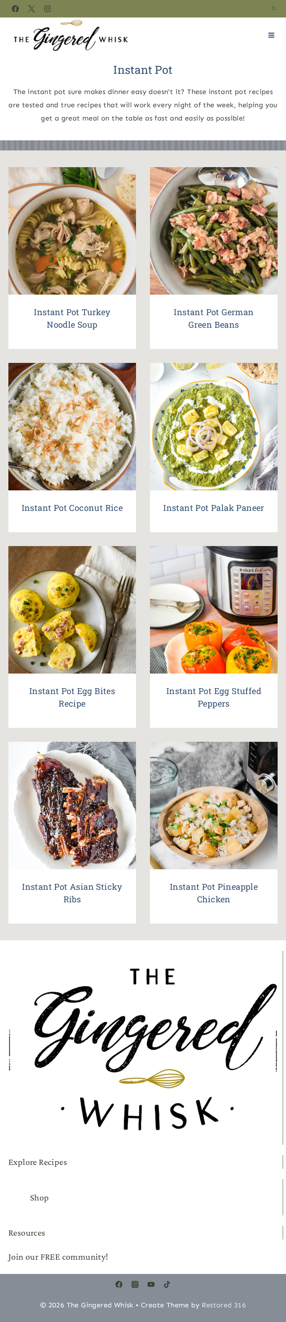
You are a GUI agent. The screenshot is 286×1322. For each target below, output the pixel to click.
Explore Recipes (37, 1162)
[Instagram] (47, 9)
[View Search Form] (273, 9)
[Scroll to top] (269, 1284)
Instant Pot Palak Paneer (213, 507)
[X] (31, 9)
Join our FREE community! (58, 1257)
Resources (26, 1233)
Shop (39, 1197)
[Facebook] (15, 9)
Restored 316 (224, 1305)
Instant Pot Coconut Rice (72, 507)
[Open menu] (271, 35)
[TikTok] (167, 1284)
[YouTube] (151, 1284)
